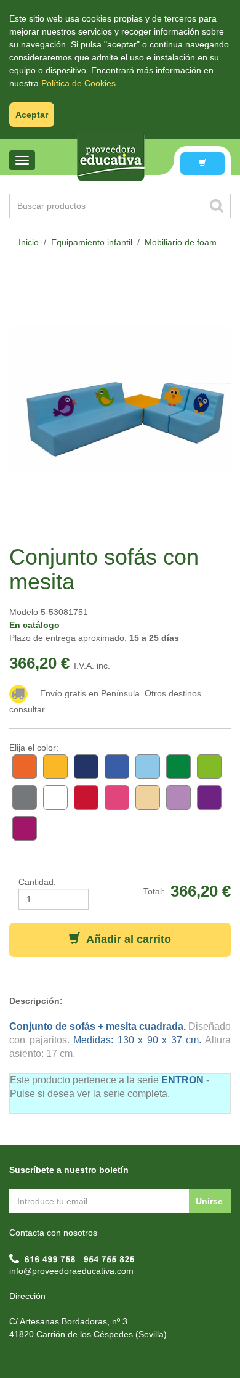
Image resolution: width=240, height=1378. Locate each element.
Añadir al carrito (125, 939)
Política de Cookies (78, 83)
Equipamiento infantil (91, 242)
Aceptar (31, 115)
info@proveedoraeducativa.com (71, 1271)
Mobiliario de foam (181, 242)
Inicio (28, 242)
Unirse (209, 1201)
